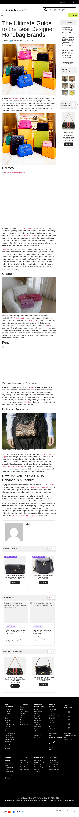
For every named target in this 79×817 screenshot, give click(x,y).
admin (28, 524)
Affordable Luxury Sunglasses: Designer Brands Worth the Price (67, 53)
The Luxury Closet (48, 485)
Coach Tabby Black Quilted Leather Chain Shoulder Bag (15, 678)
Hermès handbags (25, 228)
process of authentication (40, 487)
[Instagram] (69, 715)
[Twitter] (69, 724)
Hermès (5, 249)
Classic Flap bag (33, 320)
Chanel (47, 325)
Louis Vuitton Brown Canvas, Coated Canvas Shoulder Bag (43, 576)
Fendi (4, 392)
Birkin (26, 235)
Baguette (31, 387)
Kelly (34, 235)
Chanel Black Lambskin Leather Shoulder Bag (15, 576)
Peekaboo (29, 402)
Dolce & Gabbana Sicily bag (12, 466)
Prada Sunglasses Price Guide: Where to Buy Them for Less (68, 64)
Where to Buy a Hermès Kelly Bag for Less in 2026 (67, 29)
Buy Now (15, 582)
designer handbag (14, 98)
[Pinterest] (69, 728)
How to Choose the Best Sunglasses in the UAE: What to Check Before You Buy (68, 41)
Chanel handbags (20, 318)
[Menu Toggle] (2, 15)
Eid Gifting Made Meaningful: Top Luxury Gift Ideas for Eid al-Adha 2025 (15, 631)
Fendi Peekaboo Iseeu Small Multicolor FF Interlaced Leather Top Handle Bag (43, 679)
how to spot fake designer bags (22, 515)
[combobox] (59, 9)
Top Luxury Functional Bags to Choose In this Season (42, 631)
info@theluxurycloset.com (57, 737)
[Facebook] (69, 711)
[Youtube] (69, 719)
